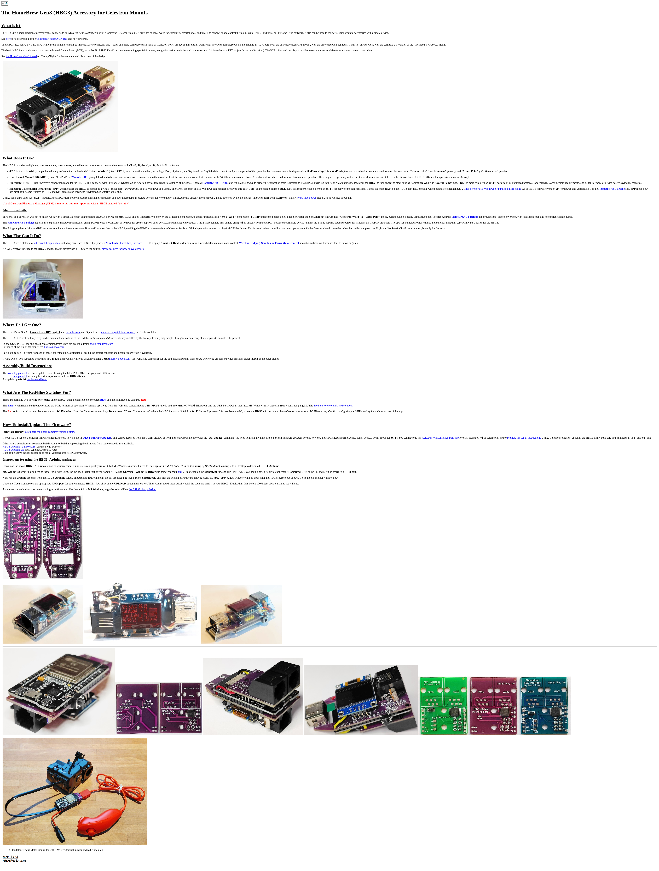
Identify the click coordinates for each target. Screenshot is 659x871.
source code (118, 332)
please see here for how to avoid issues (123, 248)
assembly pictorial (17, 373)
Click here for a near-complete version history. (50, 431)
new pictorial (20, 376)
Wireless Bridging (249, 243)
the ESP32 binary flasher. (142, 489)
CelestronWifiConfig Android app (440, 437)
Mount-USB (79, 177)
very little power (307, 197)
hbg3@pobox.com (54, 346)
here (8, 38)
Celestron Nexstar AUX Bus (51, 38)
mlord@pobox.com (119, 358)
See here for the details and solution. (333, 405)
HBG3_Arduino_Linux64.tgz (19, 446)
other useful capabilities (47, 243)
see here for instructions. (524, 437)
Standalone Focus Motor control (280, 243)
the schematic (73, 332)
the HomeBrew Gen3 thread (21, 56)
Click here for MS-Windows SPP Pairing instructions (492, 188)
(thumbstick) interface (124, 243)
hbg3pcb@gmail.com (101, 343)
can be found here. (37, 379)
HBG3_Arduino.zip (13, 449)
